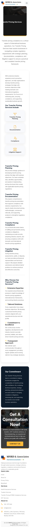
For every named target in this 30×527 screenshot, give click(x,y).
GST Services (5, 498)
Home (2, 474)
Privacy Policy (5, 480)
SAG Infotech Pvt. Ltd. (22, 525)
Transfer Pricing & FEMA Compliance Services (13, 495)
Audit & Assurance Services (8, 489)
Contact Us (15, 444)
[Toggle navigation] (27, 3)
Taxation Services (6, 492)
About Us (3, 477)
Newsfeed (4, 483)
